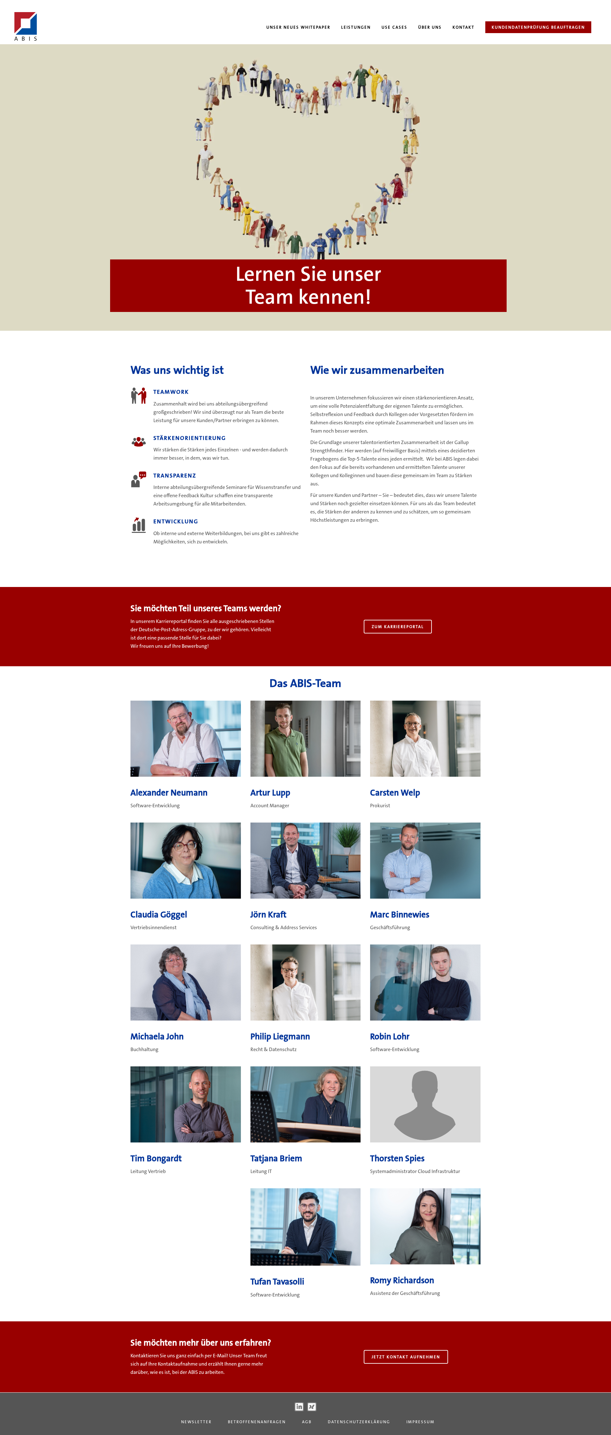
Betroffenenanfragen (257, 1421)
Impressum (420, 1421)
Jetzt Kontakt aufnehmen (406, 1357)
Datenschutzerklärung (359, 1421)
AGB (307, 1421)
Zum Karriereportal (398, 626)
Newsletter (196, 1421)
